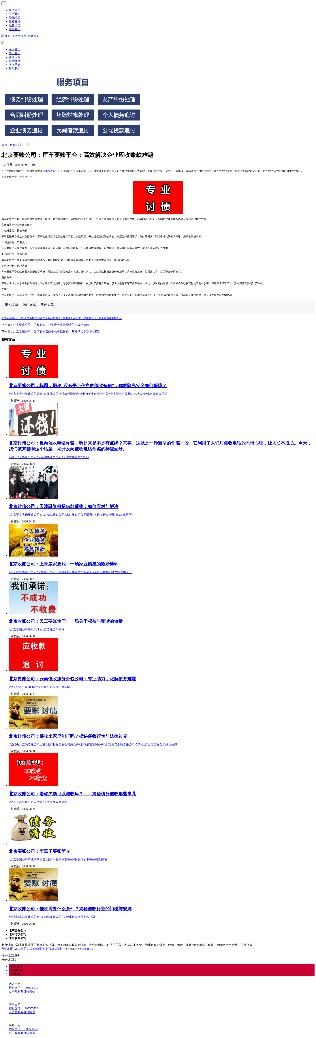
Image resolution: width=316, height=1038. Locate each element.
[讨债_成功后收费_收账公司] (20, 36)
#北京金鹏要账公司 (46, 457)
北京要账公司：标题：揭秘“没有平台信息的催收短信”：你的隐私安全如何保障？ (88, 385)
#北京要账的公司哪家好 (79, 514)
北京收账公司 (52, 171)
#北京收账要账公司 (21, 572)
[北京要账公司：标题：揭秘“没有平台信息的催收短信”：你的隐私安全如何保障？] (33, 377)
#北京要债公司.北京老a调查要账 (60, 393)
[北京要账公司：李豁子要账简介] (33, 842)
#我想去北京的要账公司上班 (27, 744)
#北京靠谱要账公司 (91, 744)
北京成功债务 (36, 948)
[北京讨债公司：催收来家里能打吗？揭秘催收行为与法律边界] (33, 727)
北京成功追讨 (54, 948)
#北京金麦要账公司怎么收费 (158, 744)
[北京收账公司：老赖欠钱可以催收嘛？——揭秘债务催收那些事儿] (33, 785)
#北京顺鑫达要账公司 (23, 916)
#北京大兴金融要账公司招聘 (122, 744)
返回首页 (14, 10)
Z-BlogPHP (86, 948)
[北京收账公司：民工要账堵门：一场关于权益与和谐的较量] (33, 613)
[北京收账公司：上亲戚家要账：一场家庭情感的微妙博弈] (33, 555)
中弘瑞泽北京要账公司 (63, 318)
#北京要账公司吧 (156, 393)
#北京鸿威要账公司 (52, 514)
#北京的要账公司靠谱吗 (91, 859)
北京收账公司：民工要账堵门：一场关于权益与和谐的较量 (66, 621)
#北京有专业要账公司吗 (24, 393)
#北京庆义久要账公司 (53, 802)
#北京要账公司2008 (21, 687)
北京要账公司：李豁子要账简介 (39, 851)
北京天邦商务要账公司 (109, 318)
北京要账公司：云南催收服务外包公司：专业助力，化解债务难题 (72, 678)
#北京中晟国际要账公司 (60, 859)
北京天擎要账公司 (86, 318)
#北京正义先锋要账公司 (24, 514)
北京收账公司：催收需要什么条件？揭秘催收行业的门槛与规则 (70, 908)
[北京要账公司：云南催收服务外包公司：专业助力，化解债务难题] (33, 670)
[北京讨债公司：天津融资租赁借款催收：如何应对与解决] (33, 498)
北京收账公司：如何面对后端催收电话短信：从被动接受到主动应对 (57, 331)
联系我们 (14, 29)
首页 (4, 145)
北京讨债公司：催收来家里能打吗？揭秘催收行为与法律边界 (68, 736)
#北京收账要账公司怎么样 (62, 744)
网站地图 (7, 948)
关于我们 (14, 13)
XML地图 (20, 948)
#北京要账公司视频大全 (79, 572)
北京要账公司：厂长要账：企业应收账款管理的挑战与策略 (51, 324)
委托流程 (14, 17)
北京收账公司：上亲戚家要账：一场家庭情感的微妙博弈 (63, 563)
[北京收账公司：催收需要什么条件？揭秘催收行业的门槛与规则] (33, 900)
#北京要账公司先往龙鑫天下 (113, 572)
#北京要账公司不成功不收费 (27, 859)
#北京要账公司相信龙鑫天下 (113, 514)
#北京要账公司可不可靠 (49, 572)
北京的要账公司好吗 (13, 318)
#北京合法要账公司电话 (24, 802)
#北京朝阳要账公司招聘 (52, 916)
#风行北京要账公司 (21, 457)
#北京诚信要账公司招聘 (74, 457)
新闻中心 (15, 145)
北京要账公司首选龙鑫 (37, 318)
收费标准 (14, 21)
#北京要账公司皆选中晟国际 (52, 687)
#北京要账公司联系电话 (24, 629)
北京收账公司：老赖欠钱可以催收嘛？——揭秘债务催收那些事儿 (72, 793)
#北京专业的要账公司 (95, 393)
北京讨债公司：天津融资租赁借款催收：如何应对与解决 (63, 506)
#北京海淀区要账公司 (81, 916)
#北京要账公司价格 (52, 629)
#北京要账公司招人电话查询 (127, 393)
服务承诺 (14, 25)
